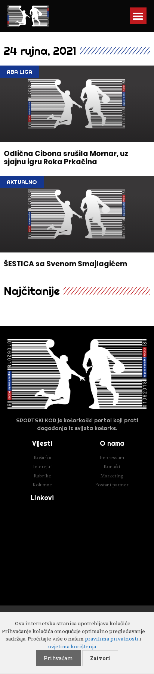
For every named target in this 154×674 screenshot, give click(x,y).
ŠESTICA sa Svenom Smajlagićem (65, 264)
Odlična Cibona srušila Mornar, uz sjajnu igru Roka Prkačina (66, 158)
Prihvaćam (58, 658)
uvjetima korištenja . (73, 646)
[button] (138, 15)
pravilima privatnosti (111, 638)
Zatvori (100, 658)
